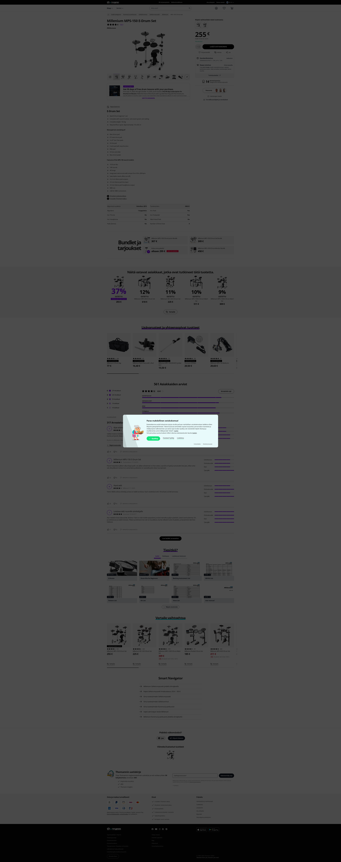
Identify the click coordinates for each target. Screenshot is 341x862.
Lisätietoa (180, 438)
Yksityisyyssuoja (207, 444)
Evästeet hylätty (168, 438)
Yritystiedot (197, 444)
